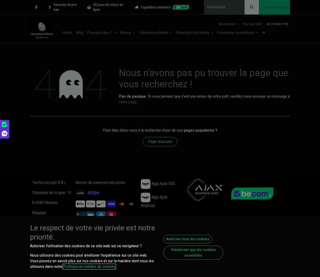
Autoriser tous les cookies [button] (187, 239)
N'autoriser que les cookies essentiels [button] (193, 252)
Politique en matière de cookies (89, 266)
